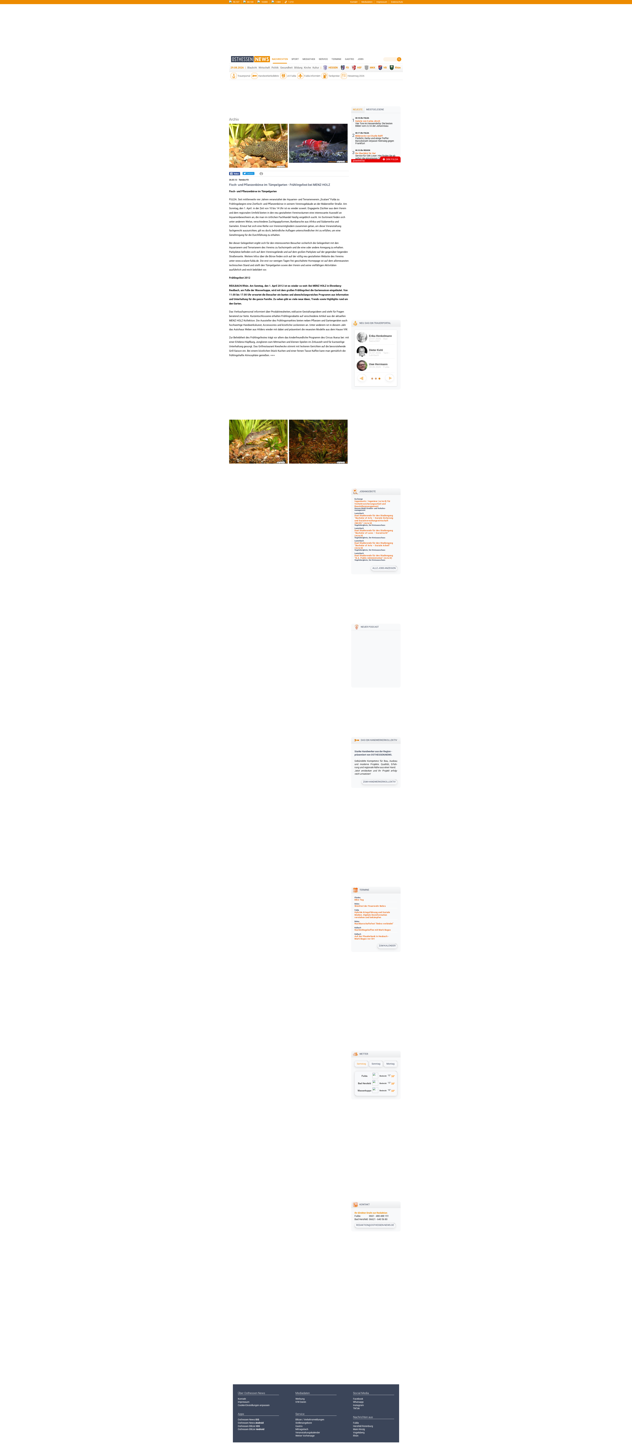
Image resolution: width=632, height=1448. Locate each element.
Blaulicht (252, 67)
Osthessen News (248, 1419)
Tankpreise (334, 76)
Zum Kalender (387, 945)
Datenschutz (397, 2)
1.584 (278, 2)
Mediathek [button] (309, 59)
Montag (390, 1063)
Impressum (381, 2)
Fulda (356, 1423)
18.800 (264, 2)
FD (347, 67)
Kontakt (353, 2)
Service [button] (323, 59)
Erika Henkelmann (373, 336)
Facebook (358, 1398)
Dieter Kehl (369, 350)
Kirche (307, 67)
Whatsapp (358, 1402)
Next (389, 378)
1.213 (290, 2)
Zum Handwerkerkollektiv (379, 781)
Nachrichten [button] (280, 59)
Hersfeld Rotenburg (363, 1426)
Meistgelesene (375, 109)
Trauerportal (243, 76)
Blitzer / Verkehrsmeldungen (309, 1419)
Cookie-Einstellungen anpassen (254, 1405)
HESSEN (333, 67)
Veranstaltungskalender (307, 1432)
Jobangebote (367, 491)
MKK (372, 67)
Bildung (298, 67)
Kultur (316, 67)
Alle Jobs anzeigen (384, 568)
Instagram (358, 1405)
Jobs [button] (360, 59)
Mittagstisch (301, 1429)
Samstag (361, 1063)
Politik (275, 67)
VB (385, 67)
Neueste (358, 109)
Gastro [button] (349, 59)
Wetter (363, 1054)
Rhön (398, 67)
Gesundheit (286, 67)
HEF (359, 67)
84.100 (250, 2)
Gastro (299, 1426)
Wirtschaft (264, 67)
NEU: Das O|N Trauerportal (375, 323)
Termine (336, 59)
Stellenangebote (303, 1423)
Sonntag (376, 1063)
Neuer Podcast (370, 627)
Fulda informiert (312, 76)
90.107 (236, 2)
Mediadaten (366, 2)
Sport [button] (295, 59)
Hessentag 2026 (356, 76)
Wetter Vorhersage (305, 1435)
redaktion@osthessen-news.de (375, 1225)
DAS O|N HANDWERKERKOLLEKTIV (379, 740)
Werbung (300, 1398)
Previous (361, 378)
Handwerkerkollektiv (268, 76)
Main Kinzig (359, 1429)
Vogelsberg (359, 1432)
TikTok (356, 1408)
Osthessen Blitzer (249, 1426)
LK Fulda (291, 76)
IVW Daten (300, 1402)
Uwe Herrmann (371, 364)
